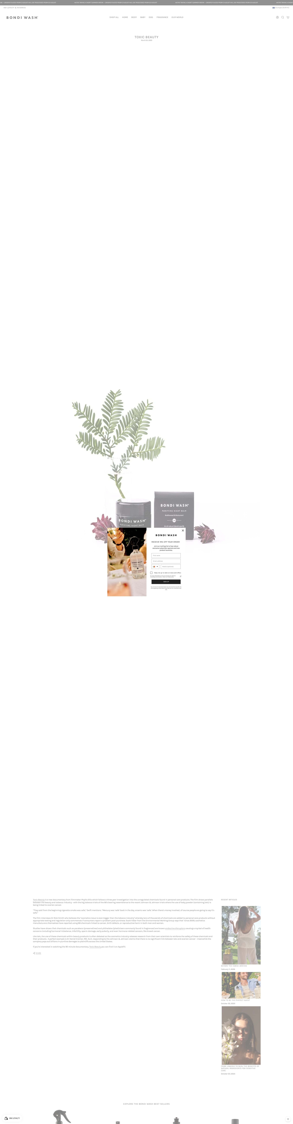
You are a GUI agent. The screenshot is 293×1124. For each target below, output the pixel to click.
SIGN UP (166, 582)
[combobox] (155, 566)
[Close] (183, 530)
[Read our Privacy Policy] (180, 576)
